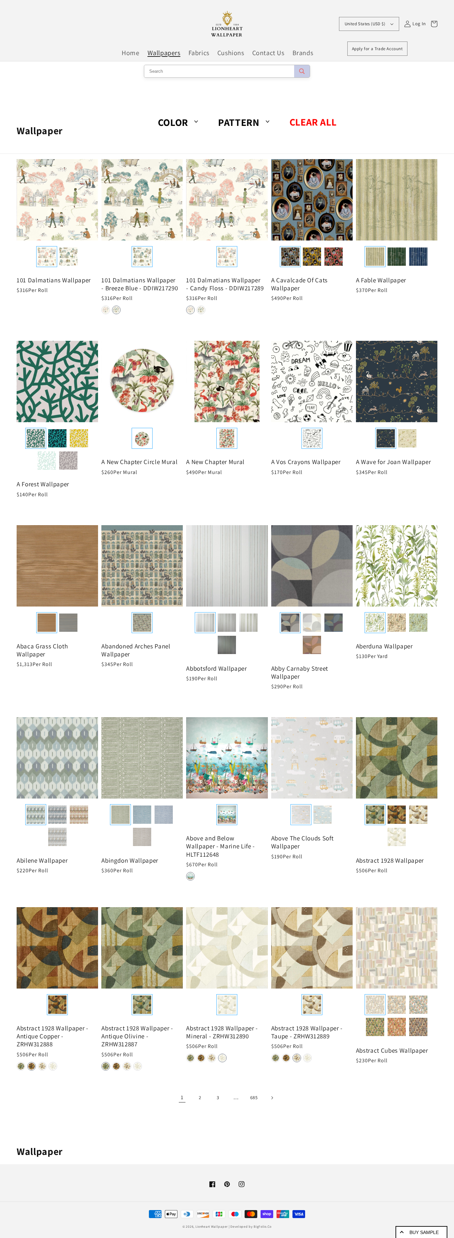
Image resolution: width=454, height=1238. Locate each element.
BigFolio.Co (263, 1226)
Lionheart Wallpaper (211, 1226)
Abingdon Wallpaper (129, 860)
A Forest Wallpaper (43, 484)
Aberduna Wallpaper (384, 646)
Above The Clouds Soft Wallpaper (302, 842)
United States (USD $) (365, 24)
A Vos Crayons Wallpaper (306, 462)
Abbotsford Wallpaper (216, 668)
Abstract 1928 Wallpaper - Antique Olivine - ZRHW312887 (137, 1036)
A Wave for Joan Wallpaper (393, 462)
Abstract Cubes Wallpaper (392, 1050)
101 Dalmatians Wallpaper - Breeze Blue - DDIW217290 (139, 284)
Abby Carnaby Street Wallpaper (299, 672)
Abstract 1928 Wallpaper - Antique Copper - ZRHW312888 (52, 1036)
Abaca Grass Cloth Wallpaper (42, 650)
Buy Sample (424, 1232)
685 (254, 1097)
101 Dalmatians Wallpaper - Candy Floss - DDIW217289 (225, 284)
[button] (105, 310)
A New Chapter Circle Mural (139, 462)
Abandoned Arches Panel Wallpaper (135, 650)
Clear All (312, 122)
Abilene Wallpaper (42, 860)
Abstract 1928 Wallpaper (390, 860)
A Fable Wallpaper (381, 280)
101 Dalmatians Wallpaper (54, 280)
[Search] (302, 71)
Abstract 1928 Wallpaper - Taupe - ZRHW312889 (307, 1032)
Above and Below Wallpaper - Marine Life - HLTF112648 (220, 846)
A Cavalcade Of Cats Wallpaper (299, 284)
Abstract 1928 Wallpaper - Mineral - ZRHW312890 (222, 1032)
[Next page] (272, 1098)
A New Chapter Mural (215, 462)
